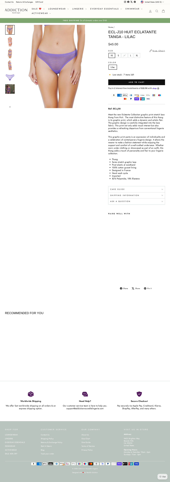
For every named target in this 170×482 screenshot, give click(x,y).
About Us (85, 435)
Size (136, 50)
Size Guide (86, 442)
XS (112, 55)
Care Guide (117, 189)
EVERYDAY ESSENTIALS (105, 8)
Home (110, 27)
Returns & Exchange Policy (51, 442)
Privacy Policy (87, 450)
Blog (42, 450)
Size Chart (86, 438)
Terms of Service (88, 446)
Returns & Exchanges (24, 2)
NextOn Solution (92, 472)
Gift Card (39, 2)
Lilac (113, 67)
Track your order (47, 453)
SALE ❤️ (37, 8)
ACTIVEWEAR (40, 13)
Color (112, 62)
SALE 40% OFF (11, 453)
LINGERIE (78, 8)
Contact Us (9, 2)
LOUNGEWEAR (57, 8)
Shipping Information (125, 195)
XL (137, 55)
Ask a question (120, 201)
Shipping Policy (47, 438)
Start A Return (46, 446)
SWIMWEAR (133, 8)
